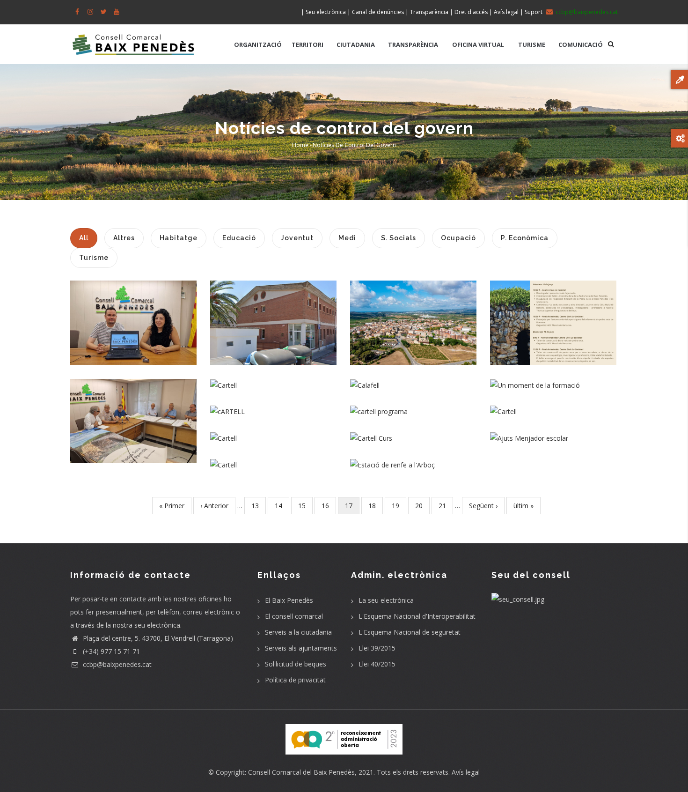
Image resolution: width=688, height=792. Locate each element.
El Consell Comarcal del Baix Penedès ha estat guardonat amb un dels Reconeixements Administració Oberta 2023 (273, 379)
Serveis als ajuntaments (301, 648)
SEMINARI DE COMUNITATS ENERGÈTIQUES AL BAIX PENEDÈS (273, 405)
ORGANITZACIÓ (258, 44)
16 (329, 505)
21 (446, 505)
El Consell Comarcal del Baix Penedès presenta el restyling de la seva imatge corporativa (133, 319)
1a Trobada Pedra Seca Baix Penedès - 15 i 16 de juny (553, 313)
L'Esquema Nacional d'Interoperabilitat (417, 616)
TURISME (531, 44)
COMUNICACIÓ (580, 44)
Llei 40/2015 (377, 663)
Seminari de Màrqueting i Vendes (553, 406)
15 (305, 505)
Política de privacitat (295, 679)
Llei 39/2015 (377, 648)
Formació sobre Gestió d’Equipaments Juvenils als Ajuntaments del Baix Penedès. (553, 379)
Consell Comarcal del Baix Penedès (301, 772)
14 (282, 505)
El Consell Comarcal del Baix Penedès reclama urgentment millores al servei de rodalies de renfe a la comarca (413, 459)
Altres (273, 352)
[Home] (133, 39)
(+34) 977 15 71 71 (110, 651)
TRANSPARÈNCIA (413, 44)
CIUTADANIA (356, 44)
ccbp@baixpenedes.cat (116, 664)
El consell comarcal (294, 616)
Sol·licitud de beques (295, 663)
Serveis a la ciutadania (298, 632)
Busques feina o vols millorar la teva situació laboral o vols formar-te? (413, 405)
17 (352, 507)
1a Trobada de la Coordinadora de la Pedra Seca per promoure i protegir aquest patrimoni (134, 412)
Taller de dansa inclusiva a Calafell (273, 459)
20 (422, 505)
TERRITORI (307, 44)
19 (399, 505)
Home (300, 145)
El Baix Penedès (289, 600)
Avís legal (466, 772)
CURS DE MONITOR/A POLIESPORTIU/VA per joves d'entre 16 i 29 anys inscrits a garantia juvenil (273, 432)
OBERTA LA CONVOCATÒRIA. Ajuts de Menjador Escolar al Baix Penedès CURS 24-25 (553, 432)
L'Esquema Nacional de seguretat (410, 632)
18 (375, 505)
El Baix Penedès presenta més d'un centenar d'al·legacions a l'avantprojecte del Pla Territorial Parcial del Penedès (413, 314)
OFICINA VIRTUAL (478, 44)
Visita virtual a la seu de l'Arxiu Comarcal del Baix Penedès (273, 313)
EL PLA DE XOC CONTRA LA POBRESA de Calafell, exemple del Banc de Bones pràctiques (413, 379)
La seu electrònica (386, 600)
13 (258, 505)
